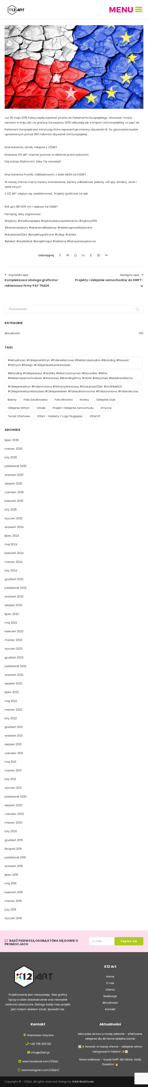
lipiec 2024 (12, 536)
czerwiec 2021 (14, 753)
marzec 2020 (13, 823)
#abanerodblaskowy (43, 228)
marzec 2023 (13, 640)
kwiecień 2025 (14, 501)
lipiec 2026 (12, 440)
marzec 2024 (14, 562)
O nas (110, 983)
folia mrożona (64, 400)
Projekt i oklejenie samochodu (73, 408)
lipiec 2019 (11, 875)
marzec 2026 (13, 449)
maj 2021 (10, 762)
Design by (76, 1082)
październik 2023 (15, 588)
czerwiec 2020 (14, 814)
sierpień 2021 (13, 744)
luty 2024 (11, 570)
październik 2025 (15, 466)
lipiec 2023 (12, 614)
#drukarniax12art (16, 234)
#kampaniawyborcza (81, 241)
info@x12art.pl (40, 1052)
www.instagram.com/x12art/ (40, 1070)
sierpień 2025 (13, 483)
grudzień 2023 (14, 579)
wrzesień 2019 (14, 866)
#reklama (59, 241)
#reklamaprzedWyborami (75, 228)
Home (110, 976)
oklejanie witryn (18, 408)
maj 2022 (11, 701)
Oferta (110, 990)
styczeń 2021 (13, 788)
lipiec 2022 (12, 692)
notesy (84, 400)
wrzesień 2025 (14, 475)
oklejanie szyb (105, 400)
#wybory (11, 221)
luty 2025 (11, 509)
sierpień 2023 (13, 605)
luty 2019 (10, 910)
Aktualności (12, 333)
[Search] (137, 309)
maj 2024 (11, 544)
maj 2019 (10, 883)
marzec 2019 (13, 901)
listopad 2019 (13, 849)
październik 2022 (15, 666)
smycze (106, 408)
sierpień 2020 (13, 805)
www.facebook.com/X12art (40, 1061)
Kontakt (110, 1009)
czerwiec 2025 (14, 492)
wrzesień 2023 (14, 596)
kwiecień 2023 (14, 631)
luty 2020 (11, 831)
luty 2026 (11, 457)
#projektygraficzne (41, 234)
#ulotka (70, 234)
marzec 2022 (13, 710)
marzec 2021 (13, 770)
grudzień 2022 (14, 657)
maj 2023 (11, 623)
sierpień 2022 (13, 683)
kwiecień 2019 (14, 892)
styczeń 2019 (13, 918)
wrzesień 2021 (14, 736)
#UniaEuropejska (29, 221)
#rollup (60, 234)
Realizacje (110, 996)
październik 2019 (15, 857)
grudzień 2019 (14, 840)
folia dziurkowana (35, 400)
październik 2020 (16, 797)
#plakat (10, 241)
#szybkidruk (24, 241)
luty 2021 (10, 779)
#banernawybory (16, 228)
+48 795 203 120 (40, 1044)
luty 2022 (11, 718)
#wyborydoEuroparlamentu (59, 221)
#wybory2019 (88, 221)
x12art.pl (95, 416)
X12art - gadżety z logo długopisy (59, 416)
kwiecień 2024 (14, 553)
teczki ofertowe (19, 416)
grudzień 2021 (14, 727)
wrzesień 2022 (14, 675)
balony (12, 400)
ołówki (41, 408)
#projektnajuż (42, 241)
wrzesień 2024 (14, 527)
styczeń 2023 (13, 649)
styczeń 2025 (13, 518)
